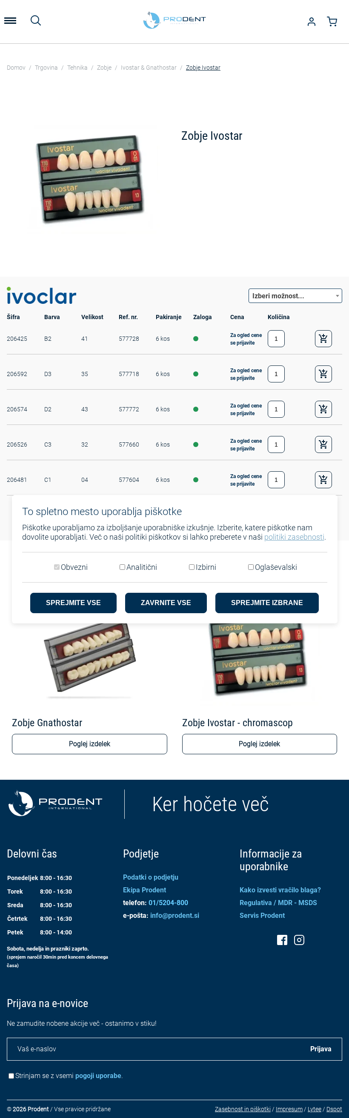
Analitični (141, 567)
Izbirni (206, 567)
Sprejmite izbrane (267, 602)
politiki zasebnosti (294, 536)
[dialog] (174, 559)
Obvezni (74, 567)
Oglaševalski (276, 567)
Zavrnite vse (166, 602)
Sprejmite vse (73, 602)
